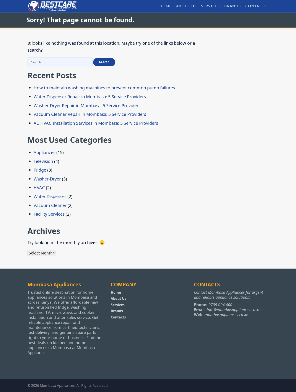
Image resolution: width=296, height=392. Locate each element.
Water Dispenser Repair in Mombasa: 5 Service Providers (90, 97)
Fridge (40, 170)
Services (210, 5)
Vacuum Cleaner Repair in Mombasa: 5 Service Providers (90, 114)
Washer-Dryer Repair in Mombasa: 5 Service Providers (87, 105)
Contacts (256, 5)
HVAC (39, 187)
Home (165, 5)
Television (43, 161)
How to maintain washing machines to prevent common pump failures (104, 88)
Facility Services (49, 214)
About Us (186, 5)
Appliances (44, 152)
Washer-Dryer (47, 179)
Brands (232, 5)
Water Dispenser (50, 196)
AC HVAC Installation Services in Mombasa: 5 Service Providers (96, 123)
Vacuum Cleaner (50, 205)
